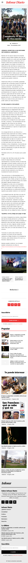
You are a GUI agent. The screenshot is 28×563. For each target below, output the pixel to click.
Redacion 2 (15, 43)
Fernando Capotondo (6, 399)
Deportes (19, 33)
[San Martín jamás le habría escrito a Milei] (5, 348)
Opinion (3, 540)
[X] (12, 304)
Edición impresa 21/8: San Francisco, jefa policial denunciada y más (16, 342)
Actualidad (9, 33)
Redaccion (4, 424)
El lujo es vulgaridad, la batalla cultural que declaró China (17, 335)
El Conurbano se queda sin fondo (19, 279)
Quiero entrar (13, 320)
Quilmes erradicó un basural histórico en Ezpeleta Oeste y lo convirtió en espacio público (18, 362)
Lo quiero (13, 552)
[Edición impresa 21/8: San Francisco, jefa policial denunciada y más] (5, 342)
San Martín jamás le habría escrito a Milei (16, 348)
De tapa (3, 536)
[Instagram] (6, 502)
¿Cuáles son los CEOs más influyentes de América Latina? (7, 280)
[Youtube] (14, 502)
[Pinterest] (15, 304)
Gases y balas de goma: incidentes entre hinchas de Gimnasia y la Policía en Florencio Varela (18, 355)
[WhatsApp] (19, 304)
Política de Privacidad (17, 323)
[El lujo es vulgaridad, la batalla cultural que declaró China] (5, 335)
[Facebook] (9, 304)
